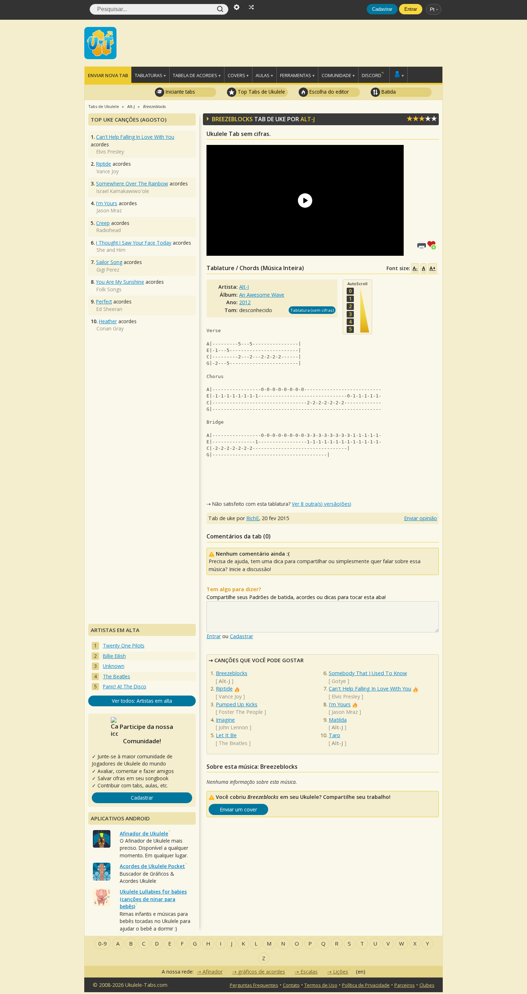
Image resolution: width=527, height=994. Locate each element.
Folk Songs (109, 289)
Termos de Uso (320, 985)
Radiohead (108, 230)
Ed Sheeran (109, 309)
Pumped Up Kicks (236, 704)
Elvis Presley (346, 696)
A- (415, 268)
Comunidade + (338, 75)
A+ (432, 268)
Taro (334, 735)
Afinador (213, 971)
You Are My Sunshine (120, 281)
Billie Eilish (114, 656)
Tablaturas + (150, 75)
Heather (108, 321)
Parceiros (404, 985)
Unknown (113, 666)
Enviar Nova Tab (108, 75)
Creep (103, 223)
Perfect (104, 301)
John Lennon (233, 727)
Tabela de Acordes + (197, 75)
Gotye (339, 681)
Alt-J (307, 119)
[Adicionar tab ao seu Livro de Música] (433, 244)
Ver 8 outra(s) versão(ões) (321, 503)
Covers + (238, 75)
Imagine (225, 719)
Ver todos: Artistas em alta (142, 700)
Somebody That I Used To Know (368, 673)
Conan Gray (110, 328)
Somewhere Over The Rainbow (132, 183)
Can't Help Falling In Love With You (370, 688)
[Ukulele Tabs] (100, 42)
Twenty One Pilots (123, 645)
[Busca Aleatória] (251, 6)
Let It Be (226, 735)
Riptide (224, 688)
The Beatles (233, 743)
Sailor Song (109, 262)
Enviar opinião (420, 518)
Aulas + (264, 75)
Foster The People (241, 711)
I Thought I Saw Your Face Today (133, 242)
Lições (340, 971)
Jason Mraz (345, 711)
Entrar (410, 9)
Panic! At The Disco (124, 686)
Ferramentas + (297, 75)
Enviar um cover (238, 809)
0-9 (102, 943)
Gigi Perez (107, 269)
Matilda (338, 719)
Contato (291, 985)
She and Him (110, 249)
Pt (432, 9)
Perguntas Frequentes (254, 985)
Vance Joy (230, 696)
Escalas (309, 971)
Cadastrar (382, 9)
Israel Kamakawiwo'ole (122, 191)
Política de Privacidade (366, 985)
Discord (371, 75)
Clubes (427, 985)
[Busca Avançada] (236, 6)
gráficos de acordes (261, 971)
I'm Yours (340, 704)
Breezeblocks (231, 673)
